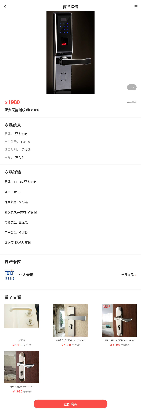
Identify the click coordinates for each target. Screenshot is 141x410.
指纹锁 (25, 149)
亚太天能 (21, 133)
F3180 (25, 141)
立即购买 (70, 403)
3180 (29, 345)
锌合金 (19, 157)
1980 (18, 345)
